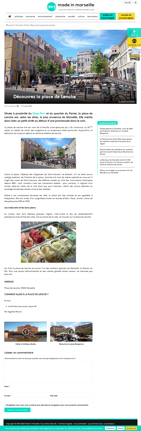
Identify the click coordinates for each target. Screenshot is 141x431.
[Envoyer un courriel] (18, 106)
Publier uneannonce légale (107, 16)
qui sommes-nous (95, 423)
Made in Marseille (32, 423)
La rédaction (12, 106)
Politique (19, 16)
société (71, 16)
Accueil (11, 25)
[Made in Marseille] (70, 6)
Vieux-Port (39, 113)
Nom (7, 386)
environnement (45, 16)
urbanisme (60, 16)
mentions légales (65, 423)
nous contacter (80, 423)
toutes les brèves (107, 122)
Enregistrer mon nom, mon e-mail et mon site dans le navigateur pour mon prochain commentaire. (47, 405)
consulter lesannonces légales (126, 16)
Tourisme (19, 25)
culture (81, 16)
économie (30, 16)
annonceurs (109, 423)
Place (26, 25)
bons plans (92, 16)
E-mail (7, 395)
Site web (53, 395)
